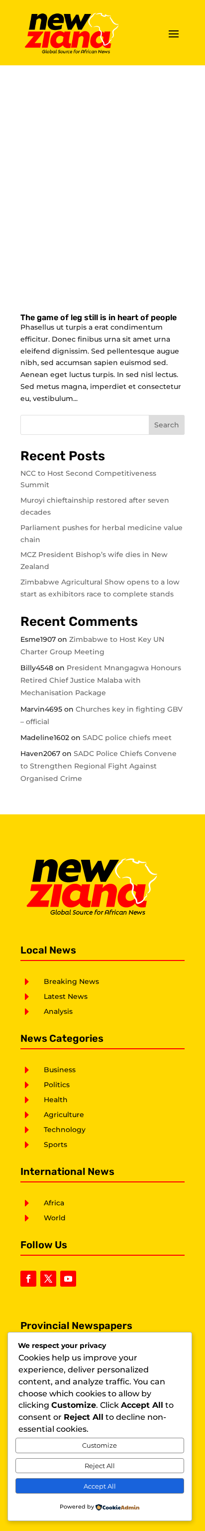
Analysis (58, 1011)
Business (60, 1069)
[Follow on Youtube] (68, 1279)
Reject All (100, 1466)
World (55, 1217)
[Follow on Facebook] (28, 1279)
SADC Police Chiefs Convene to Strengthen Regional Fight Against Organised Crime (98, 766)
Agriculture (64, 1114)
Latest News (66, 996)
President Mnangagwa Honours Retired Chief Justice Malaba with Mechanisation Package (100, 680)
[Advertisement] (102, 173)
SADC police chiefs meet (127, 737)
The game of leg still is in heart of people (98, 317)
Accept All (100, 1486)
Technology (65, 1129)
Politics (57, 1084)
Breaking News (71, 981)
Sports (55, 1144)
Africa (54, 1202)
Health (56, 1099)
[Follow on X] (48, 1279)
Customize (99, 1445)
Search (166, 424)
